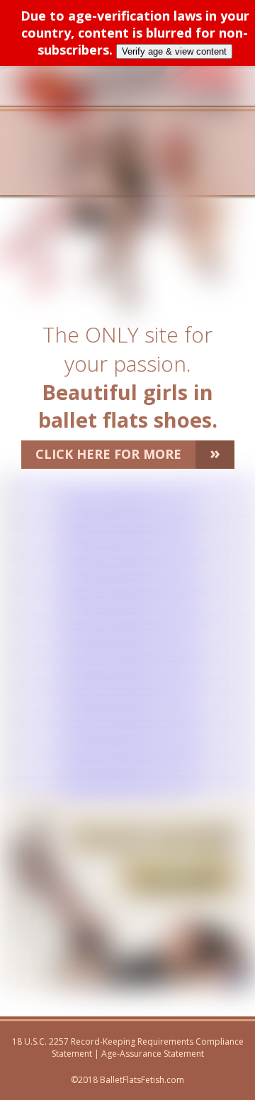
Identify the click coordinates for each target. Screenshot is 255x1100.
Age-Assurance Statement (152, 1054)
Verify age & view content (174, 51)
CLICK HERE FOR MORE (127, 452)
